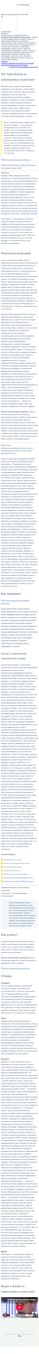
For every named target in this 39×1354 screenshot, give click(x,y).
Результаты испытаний (25, 63)
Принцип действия (8, 63)
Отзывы (25, 65)
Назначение (5, 65)
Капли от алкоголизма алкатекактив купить (18, 877)
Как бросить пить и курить (10, 213)
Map (19, 1336)
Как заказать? (16, 65)
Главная (4, 61)
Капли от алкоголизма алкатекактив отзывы (18, 881)
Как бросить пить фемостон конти (13, 448)
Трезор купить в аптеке (29, 213)
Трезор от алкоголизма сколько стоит (24, 211)
